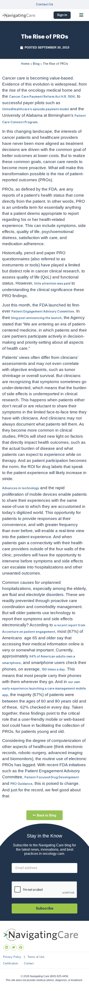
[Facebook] (21, 947)
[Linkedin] (6, 947)
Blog (36, 63)
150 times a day (53, 669)
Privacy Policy (12, 957)
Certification (10, 963)
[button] (81, 15)
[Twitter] (14, 947)
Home (25, 63)
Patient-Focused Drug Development (51, 777)
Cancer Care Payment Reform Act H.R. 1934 (42, 96)
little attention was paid (52, 283)
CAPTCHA (19, 878)
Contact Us (44, 4)
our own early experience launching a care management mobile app (44, 689)
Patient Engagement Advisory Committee (42, 311)
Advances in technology (20, 488)
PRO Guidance (21, 783)
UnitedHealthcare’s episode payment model (35, 109)
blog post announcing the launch (36, 318)
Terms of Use (35, 957)
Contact (29, 963)
